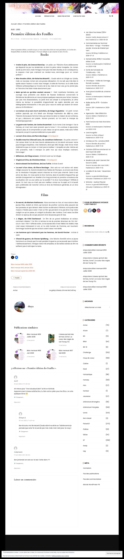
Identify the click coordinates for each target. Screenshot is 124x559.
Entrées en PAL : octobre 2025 (97, 141)
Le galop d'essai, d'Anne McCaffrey (62, 290)
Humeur (86, 391)
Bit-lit (85, 347)
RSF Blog (94, 53)
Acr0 (16, 381)
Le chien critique (97, 135)
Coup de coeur (88, 358)
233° (93, 107)
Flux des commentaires (92, 479)
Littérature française (91, 407)
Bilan (20, 24)
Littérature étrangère (91, 402)
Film (84, 385)
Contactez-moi (79, 16)
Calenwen (18, 452)
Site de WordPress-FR (91, 484)
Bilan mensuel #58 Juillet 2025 (21, 264)
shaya (46, 38)
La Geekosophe (97, 64)
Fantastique (87, 374)
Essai (85, 369)
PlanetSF (86, 424)
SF (84, 440)
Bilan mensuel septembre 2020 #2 (23, 271)
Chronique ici (53, 136)
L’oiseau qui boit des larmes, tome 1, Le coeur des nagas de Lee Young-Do (66, 338)
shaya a (22, 418)
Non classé (87, 418)
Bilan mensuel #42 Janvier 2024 (22, 268)
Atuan (85, 330)
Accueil (38, 16)
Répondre (17, 402)
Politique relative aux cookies (60, 556)
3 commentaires (56, 38)
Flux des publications (91, 473)
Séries (85, 434)
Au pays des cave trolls (100, 165)
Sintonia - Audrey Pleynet (96, 182)
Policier (86, 429)
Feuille (17, 278)
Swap (85, 446)
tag (84, 451)
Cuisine (85, 363)
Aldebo (94, 75)
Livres (18, 29)
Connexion (87, 468)
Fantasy (86, 380)
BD (84, 336)
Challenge (87, 352)
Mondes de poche (98, 86)
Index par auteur (64, 16)
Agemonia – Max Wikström (96, 113)
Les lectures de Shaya (62, 8)
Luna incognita (91, 133)
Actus (15, 290)
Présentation (49, 16)
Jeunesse (86, 396)
